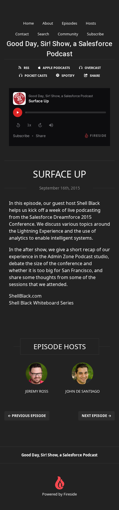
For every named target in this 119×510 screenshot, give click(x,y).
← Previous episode (27, 415)
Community (68, 34)
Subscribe (95, 34)
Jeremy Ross (36, 391)
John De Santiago (82, 391)
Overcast (93, 67)
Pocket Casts (36, 75)
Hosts (91, 23)
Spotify (68, 75)
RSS (26, 67)
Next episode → (96, 415)
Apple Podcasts (56, 67)
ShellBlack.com (25, 296)
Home (28, 23)
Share (95, 75)
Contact (22, 34)
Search (43, 34)
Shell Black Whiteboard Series (41, 303)
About (47, 23)
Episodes (69, 23)
